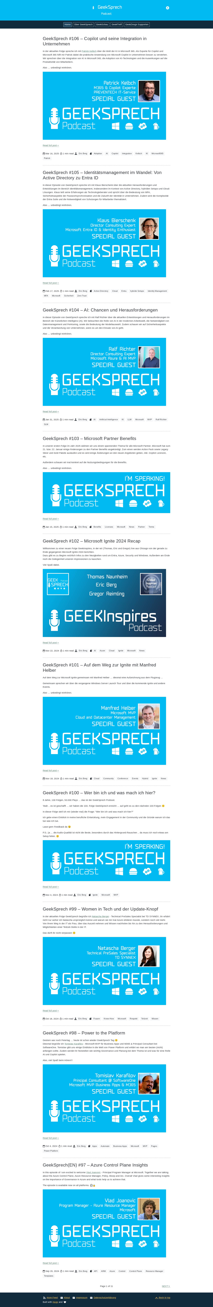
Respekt (133, 1019)
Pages (154, 1146)
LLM (130, 419)
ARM (103, 1271)
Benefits (97, 527)
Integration (127, 153)
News (131, 527)
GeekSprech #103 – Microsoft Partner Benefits (89, 438)
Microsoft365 (157, 153)
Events (135, 778)
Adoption (98, 153)
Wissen (155, 1019)
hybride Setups (137, 291)
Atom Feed (52, 1297)
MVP (149, 419)
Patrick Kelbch (89, 51)
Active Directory (101, 291)
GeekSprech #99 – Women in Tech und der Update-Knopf (100, 909)
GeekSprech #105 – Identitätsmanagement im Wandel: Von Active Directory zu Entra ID (102, 175)
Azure (102, 651)
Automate (105, 1146)
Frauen (96, 1019)
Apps (94, 1146)
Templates (48, 1276)
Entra (123, 291)
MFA (46, 296)
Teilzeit (144, 1019)
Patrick (47, 158)
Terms (151, 527)
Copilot (115, 153)
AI (107, 153)
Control (122, 1271)
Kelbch (139, 153)
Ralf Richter (161, 419)
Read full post (51, 145)
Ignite (120, 651)
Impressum (81, 1297)
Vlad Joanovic (93, 1172)
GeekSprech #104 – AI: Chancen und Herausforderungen (100, 309)
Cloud (115, 291)
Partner (141, 527)
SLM (46, 424)
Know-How (109, 1019)
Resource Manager (154, 1271)
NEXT (166, 1286)
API (95, 1271)
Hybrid (145, 778)
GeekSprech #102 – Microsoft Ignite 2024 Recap (92, 541)
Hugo (55, 1302)
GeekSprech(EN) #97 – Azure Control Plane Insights (95, 1165)
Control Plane (135, 1271)
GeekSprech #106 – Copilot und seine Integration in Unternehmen (95, 41)
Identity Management (157, 291)
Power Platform (51, 1151)
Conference (122, 778)
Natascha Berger (100, 916)
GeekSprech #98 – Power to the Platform (84, 1032)
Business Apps (120, 1146)
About (67, 1297)
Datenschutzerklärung (105, 1297)
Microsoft (56, 296)
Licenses (109, 527)
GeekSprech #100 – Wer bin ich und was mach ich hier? (99, 792)
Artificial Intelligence (108, 419)
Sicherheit (68, 296)
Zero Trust (82, 296)
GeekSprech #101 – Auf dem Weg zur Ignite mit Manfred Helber (99, 667)
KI (147, 153)
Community (108, 778)
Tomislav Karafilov (73, 1044)
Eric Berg (83, 153)
